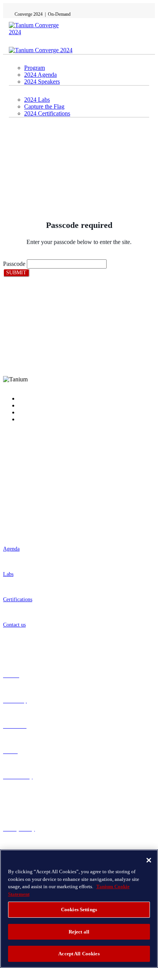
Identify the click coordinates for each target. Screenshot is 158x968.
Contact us (14, 625)
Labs (8, 574)
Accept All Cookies (78, 953)
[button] (16, 273)
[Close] (148, 860)
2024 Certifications (47, 113)
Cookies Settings (79, 909)
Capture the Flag (44, 106)
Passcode (14, 264)
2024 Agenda (40, 74)
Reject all (79, 932)
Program (34, 67)
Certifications (17, 599)
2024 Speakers (42, 81)
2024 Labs (37, 99)
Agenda (11, 549)
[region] (79, 908)
